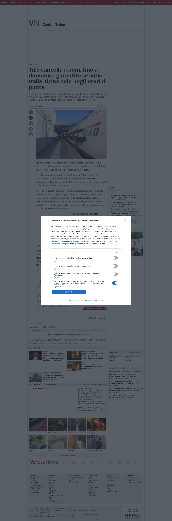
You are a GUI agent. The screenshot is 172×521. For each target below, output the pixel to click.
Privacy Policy (99, 300)
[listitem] (86, 253)
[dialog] (86, 260)
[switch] (115, 258)
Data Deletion (73, 300)
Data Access (86, 300)
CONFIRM (69, 292)
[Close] (126, 221)
